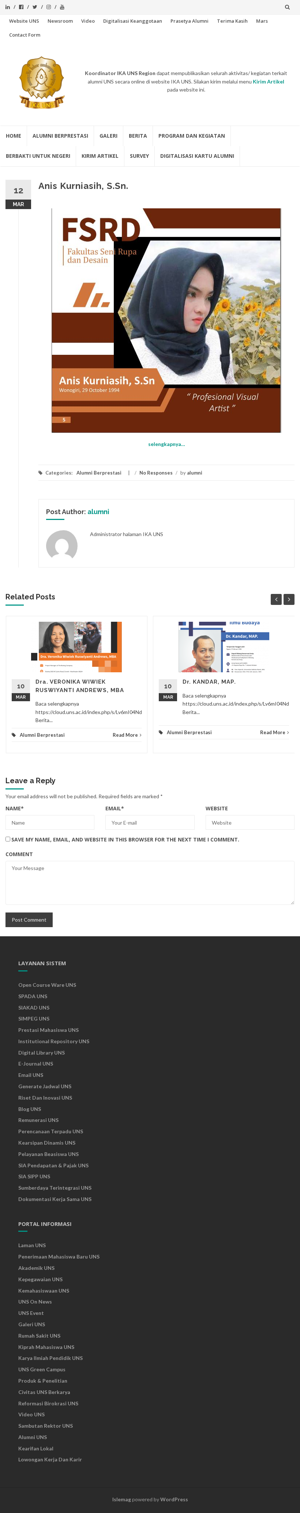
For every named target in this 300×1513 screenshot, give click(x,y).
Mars (262, 21)
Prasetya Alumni (189, 21)
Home (13, 135)
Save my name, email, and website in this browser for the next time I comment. (125, 839)
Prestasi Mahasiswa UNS (48, 1030)
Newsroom (60, 21)
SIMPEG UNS (33, 1018)
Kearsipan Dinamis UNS (46, 1143)
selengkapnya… (166, 444)
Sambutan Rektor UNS (45, 1426)
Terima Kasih (232, 21)
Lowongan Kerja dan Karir (50, 1459)
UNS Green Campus (41, 1369)
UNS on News (35, 1301)
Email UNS (30, 1075)
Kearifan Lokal (35, 1448)
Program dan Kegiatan (191, 135)
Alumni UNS (32, 1437)
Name (14, 808)
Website (217, 808)
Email (114, 808)
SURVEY (139, 155)
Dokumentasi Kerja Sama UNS (54, 1199)
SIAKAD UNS (33, 1007)
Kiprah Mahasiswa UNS (46, 1347)
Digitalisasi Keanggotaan (132, 21)
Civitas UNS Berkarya (44, 1392)
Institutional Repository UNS (53, 1041)
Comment (19, 854)
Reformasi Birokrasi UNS (48, 1403)
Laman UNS (32, 1245)
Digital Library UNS (41, 1052)
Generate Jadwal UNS (44, 1086)
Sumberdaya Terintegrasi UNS (54, 1188)
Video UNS (31, 1414)
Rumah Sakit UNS (39, 1335)
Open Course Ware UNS (47, 985)
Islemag (121, 1499)
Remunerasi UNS (38, 1120)
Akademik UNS (36, 1268)
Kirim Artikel (100, 155)
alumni (194, 473)
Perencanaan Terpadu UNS (50, 1131)
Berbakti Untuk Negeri (38, 155)
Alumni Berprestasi (60, 135)
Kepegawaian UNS (40, 1279)
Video (88, 21)
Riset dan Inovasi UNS (45, 1097)
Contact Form (24, 34)
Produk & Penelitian (42, 1381)
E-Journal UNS (35, 1063)
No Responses (156, 473)
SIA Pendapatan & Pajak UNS (53, 1165)
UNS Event (31, 1313)
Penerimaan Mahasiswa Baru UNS (59, 1256)
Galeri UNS (31, 1324)
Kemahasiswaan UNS (43, 1290)
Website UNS (24, 21)
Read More (125, 735)
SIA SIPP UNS (34, 1176)
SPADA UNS (32, 996)
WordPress (174, 1499)
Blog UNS (29, 1109)
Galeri (108, 135)
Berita (138, 135)
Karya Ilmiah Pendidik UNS (50, 1358)
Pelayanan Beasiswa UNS (48, 1154)
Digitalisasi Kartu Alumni (197, 155)
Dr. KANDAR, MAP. (209, 682)
